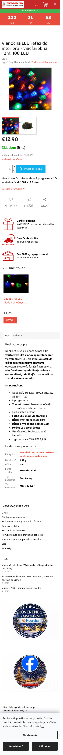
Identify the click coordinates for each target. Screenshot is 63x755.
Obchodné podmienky (13, 517)
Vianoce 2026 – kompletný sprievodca (21, 539)
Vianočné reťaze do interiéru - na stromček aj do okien (37, 454)
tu (42, 726)
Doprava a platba (10, 526)
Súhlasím (45, 746)
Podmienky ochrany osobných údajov (21, 521)
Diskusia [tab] (17, 335)
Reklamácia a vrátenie (13, 530)
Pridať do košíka (33, 168)
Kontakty (6, 548)
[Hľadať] (36, 4)
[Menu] (55, 4)
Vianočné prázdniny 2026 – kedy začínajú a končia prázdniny (27, 567)
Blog (4, 544)
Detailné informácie (12, 189)
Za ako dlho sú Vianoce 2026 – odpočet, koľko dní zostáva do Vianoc (27, 578)
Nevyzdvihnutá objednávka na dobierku (22, 535)
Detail (10, 320)
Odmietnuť (16, 746)
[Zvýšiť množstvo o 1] (14, 167)
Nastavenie (30, 735)
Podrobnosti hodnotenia (44, 62)
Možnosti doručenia (12, 159)
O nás (5, 513)
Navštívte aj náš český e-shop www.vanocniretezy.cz (19, 709)
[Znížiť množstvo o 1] (14, 171)
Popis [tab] (8, 335)
